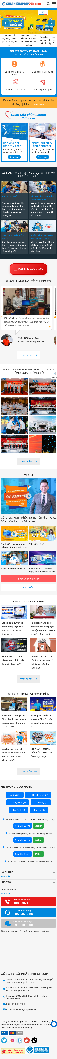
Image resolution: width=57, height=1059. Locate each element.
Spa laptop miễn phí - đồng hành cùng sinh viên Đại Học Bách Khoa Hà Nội (13, 754)
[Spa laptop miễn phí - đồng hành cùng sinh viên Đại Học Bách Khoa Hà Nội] (14, 738)
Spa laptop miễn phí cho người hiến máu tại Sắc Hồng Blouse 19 (42, 721)
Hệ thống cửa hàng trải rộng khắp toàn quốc (12, 145)
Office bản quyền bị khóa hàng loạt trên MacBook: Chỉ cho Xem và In (12, 628)
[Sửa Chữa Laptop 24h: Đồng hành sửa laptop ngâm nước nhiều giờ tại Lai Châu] (14, 704)
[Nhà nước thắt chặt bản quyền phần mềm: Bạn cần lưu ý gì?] (14, 645)
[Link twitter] (4, 1041)
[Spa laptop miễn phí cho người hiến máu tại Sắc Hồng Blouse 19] (43, 704)
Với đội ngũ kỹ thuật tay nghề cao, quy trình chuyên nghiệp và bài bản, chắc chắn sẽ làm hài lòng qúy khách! (43, 151)
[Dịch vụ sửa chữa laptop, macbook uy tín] (42, 132)
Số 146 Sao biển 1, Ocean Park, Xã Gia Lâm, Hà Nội (30, 819)
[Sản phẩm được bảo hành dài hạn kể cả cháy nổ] (28, 22)
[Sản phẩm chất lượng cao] (13, 1051)
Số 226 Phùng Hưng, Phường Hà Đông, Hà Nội (30, 833)
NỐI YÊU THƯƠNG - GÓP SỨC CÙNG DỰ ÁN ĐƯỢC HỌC (41, 753)
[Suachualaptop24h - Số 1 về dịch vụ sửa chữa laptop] (12, 4)
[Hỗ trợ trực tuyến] (54, 1024)
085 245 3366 (23, 914)
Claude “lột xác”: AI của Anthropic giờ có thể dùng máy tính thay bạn (42, 662)
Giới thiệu (8, 872)
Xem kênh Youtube (28, 579)
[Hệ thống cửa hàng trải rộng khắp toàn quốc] (14, 132)
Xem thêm (39, 104)
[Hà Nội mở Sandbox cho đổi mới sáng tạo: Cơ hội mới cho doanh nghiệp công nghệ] (43, 612)
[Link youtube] (27, 1041)
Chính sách (9, 889)
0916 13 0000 (23, 925)
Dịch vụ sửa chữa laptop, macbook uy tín (42, 145)
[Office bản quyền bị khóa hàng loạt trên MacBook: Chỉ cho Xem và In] (14, 612)
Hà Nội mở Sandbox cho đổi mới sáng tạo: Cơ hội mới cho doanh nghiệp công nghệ (43, 628)
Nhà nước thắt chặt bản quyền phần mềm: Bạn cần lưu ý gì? (14, 660)
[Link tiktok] (34, 1041)
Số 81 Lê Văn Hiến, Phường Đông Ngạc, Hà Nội (30, 862)
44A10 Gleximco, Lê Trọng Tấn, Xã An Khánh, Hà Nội (30, 848)
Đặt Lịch (38, 826)
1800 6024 (20, 903)
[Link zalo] (19, 1040)
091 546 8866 (13, 998)
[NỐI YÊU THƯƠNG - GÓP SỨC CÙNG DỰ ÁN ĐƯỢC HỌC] (43, 738)
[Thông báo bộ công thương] (37, 1050)
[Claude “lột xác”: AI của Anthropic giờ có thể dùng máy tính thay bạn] (43, 645)
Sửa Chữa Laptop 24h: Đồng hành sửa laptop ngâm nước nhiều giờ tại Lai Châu (14, 721)
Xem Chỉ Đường (22, 826)
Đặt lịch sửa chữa (30, 269)
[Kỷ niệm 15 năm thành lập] (14, 387)
